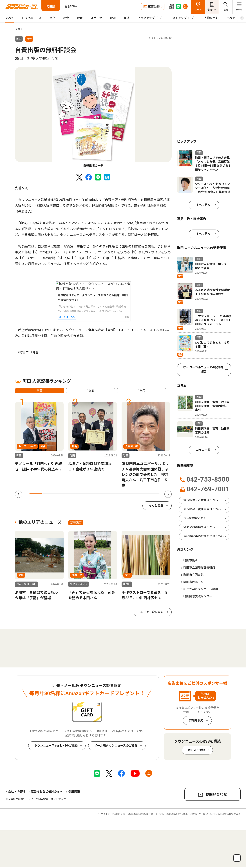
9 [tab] (139, 493)
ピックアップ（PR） (150, 18)
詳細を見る (196, 720)
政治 (113, 18)
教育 (80, 18)
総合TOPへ (71, 6)
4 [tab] (74, 493)
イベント (232, 18)
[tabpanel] (93, 117)
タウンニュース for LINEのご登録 (56, 745)
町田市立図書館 (193, 575)
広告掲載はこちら (195, 518)
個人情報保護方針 (15, 799)
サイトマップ (58, 799)
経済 (126, 18)
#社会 (34, 352)
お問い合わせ (216, 794)
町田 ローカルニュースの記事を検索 (203, 369)
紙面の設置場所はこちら (199, 527)
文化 (52, 18)
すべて (9, 18)
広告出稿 (154, 6)
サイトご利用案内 (38, 799)
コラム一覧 (203, 450)
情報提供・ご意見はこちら (201, 500)
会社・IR (211, 9)
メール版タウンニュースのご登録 (115, 745)
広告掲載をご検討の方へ (46, 791)
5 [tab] (87, 493)
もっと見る (156, 505)
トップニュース (32, 18)
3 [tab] (61, 493)
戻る (20, 28)
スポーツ (96, 18)
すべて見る (203, 205)
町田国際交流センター (197, 596)
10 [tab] (153, 493)
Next (168, 494)
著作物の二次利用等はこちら (202, 509)
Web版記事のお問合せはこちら (204, 536)
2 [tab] (48, 493)
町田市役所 (190, 560)
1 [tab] (35, 493)
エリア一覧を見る (151, 612)
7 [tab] (114, 493)
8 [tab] (126, 493)
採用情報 (74, 791)
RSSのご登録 (196, 750)
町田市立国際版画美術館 (199, 567)
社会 (66, 18)
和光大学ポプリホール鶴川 (200, 589)
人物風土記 (211, 18)
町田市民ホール (193, 582)
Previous (18, 494)
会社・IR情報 (16, 791)
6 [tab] (101, 493)
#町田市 (23, 352)
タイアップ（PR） (184, 18)
